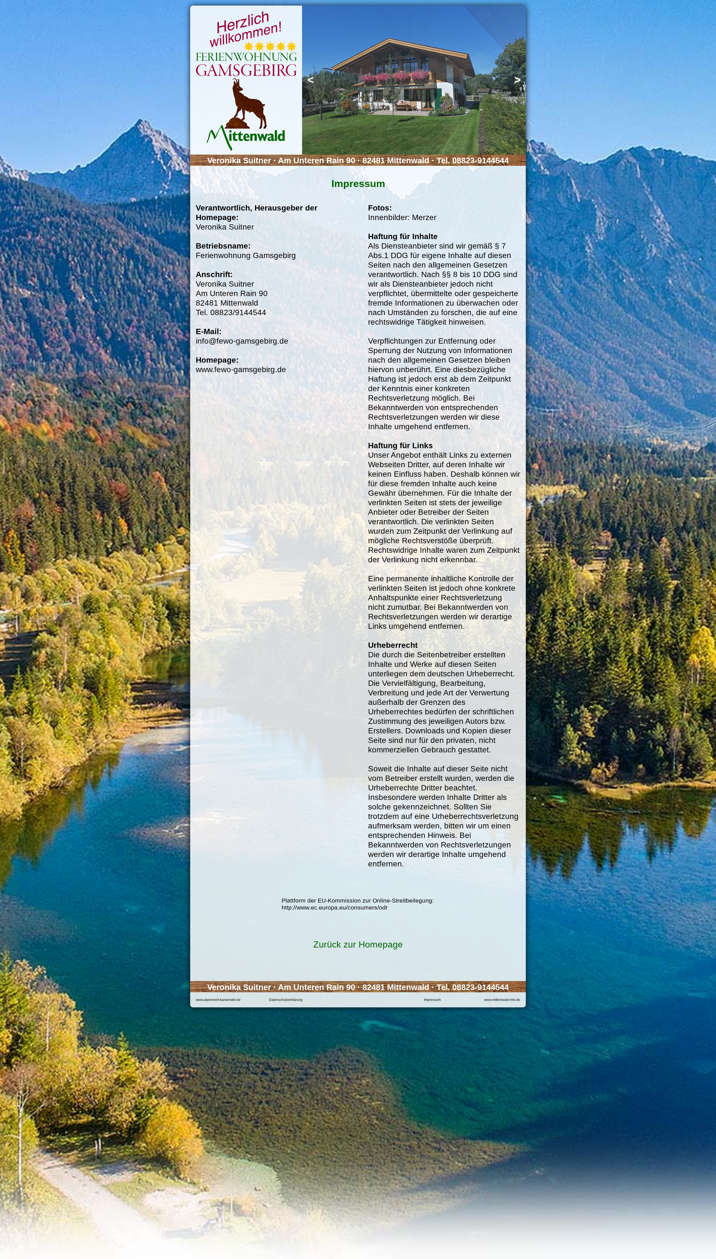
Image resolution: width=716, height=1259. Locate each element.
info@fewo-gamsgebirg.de (242, 341)
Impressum (432, 1000)
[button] (310, 80)
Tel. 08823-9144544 (473, 160)
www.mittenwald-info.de (502, 1000)
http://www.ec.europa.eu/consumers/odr (335, 907)
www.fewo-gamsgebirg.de (241, 369)
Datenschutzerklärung (286, 1000)
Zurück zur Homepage (358, 944)
